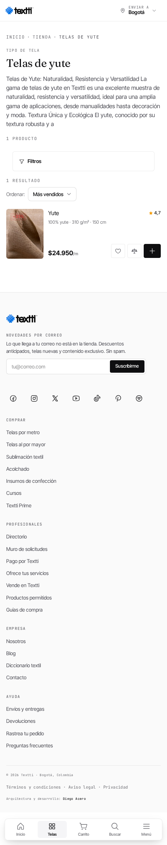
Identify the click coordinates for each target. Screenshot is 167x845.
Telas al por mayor (25, 444)
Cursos (13, 493)
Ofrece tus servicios (27, 573)
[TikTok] (97, 398)
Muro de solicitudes (26, 549)
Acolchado (17, 469)
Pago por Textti (22, 561)
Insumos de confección (31, 481)
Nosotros (16, 641)
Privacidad (115, 787)
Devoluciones (20, 721)
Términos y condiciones (33, 787)
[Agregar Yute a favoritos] (118, 251)
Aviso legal (82, 787)
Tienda (42, 37)
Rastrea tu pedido (25, 733)
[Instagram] (34, 398)
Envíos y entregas (25, 709)
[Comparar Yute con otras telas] (134, 251)
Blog (11, 653)
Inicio (15, 37)
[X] (55, 398)
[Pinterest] (118, 398)
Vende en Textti (22, 585)
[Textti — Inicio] (19, 10)
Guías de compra (24, 610)
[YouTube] (76, 398)
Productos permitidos (29, 597)
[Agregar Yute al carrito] (152, 251)
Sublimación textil (24, 457)
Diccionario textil (23, 665)
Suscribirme (127, 366)
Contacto (16, 677)
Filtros (35, 161)
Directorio (16, 536)
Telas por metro (23, 432)
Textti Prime (18, 505)
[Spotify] (139, 398)
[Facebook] (13, 398)
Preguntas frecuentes (29, 745)
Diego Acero (74, 798)
